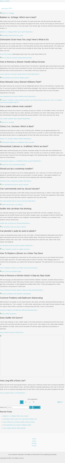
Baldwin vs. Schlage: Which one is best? (18, 17)
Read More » (17, 32)
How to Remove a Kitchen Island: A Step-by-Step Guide (25, 275)
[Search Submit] (30, 407)
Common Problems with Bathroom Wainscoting (21, 298)
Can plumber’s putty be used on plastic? (18, 231)
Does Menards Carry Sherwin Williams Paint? (20, 82)
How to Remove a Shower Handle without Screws (22, 62)
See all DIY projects (6, 54)
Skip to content (5, 1)
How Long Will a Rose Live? (12, 380)
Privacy (34, 445)
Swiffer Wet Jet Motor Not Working (15, 208)
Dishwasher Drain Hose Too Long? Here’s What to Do (24, 39)
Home (34, 439)
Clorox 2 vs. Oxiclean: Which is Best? (17, 126)
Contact (34, 443)
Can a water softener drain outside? (16, 106)
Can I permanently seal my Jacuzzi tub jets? (20, 189)
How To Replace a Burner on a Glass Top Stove (21, 253)
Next (60, 402)
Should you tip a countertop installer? (16, 168)
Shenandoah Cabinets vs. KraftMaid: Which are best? (24, 146)
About (34, 441)
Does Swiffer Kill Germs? (11, 318)
